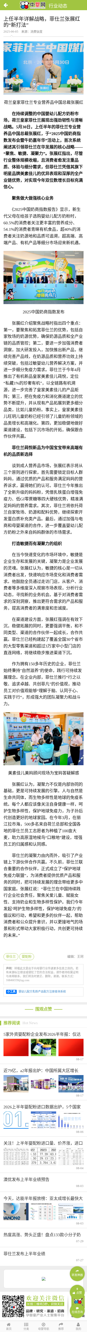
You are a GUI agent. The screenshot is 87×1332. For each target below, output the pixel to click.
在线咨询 (77, 1312)
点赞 (79, 1291)
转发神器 (77, 1275)
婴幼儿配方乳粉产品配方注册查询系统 (42, 991)
